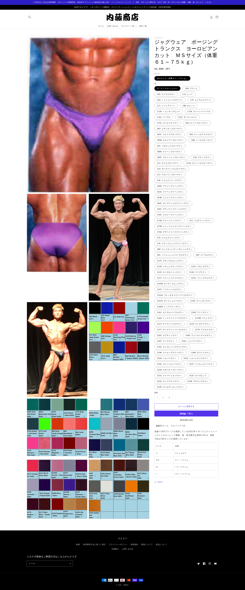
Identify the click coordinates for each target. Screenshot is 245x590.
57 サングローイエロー (167, 88)
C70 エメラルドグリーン (201, 100)
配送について (147, 544)
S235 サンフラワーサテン (168, 381)
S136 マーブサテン (198, 272)
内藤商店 (126, 585)
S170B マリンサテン (204, 318)
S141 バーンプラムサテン (202, 278)
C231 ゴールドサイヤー (167, 123)
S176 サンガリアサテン (199, 324)
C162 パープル (163, 117)
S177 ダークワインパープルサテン (172, 330)
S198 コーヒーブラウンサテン (170, 353)
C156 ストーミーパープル (198, 111)
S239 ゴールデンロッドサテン (170, 387)
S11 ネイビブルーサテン (168, 163)
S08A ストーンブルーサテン (169, 152)
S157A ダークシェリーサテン (170, 301)
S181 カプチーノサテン (167, 335)
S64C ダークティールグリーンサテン (173, 203)
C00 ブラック (191, 88)
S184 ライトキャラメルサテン (199, 335)
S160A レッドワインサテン (169, 307)
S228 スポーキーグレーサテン (170, 370)
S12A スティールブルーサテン (199, 163)
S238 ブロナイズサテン (198, 381)
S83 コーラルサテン (205, 255)
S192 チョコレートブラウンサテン (172, 347)
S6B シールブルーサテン (202, 140)
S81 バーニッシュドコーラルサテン (172, 255)
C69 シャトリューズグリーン (170, 100)
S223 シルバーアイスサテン (196, 358)
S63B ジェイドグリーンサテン (170, 197)
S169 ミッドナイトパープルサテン (172, 318)
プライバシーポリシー (118, 544)
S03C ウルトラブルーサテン (169, 134)
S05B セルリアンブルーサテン (170, 140)
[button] (29, 17)
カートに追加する (186, 406)
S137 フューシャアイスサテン (170, 278)
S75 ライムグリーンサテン (169, 238)
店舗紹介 (115, 549)
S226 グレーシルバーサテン (169, 364)
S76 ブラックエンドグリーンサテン (172, 243)
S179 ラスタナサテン (204, 330)
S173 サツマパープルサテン (169, 324)
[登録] (70, 563)
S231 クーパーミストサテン (169, 375)
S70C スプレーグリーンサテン (170, 215)
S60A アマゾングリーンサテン (170, 186)
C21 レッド (187, 94)
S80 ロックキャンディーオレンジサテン (174, 249)
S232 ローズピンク (198, 375)
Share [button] (160, 482)
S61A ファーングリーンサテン (170, 192)
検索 (78, 544)
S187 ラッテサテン (165, 341)
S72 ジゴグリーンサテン (200, 220)
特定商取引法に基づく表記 (94, 544)
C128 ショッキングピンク (168, 111)
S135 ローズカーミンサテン (169, 272)
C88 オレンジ (188, 106)
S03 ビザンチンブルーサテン (170, 129)
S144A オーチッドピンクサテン (171, 284)
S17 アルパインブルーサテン (170, 175)
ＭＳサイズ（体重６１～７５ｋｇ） (172, 78)
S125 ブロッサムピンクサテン (170, 261)
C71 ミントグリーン (166, 106)
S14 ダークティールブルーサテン (172, 169)
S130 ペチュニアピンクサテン (170, 266)
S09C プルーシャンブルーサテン (171, 157)
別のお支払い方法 (186, 420)
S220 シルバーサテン (166, 358)
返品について (161, 544)
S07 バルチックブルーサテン (170, 146)
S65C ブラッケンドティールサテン (172, 209)
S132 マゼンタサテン (200, 266)
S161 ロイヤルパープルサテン (170, 312)
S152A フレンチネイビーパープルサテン (175, 295)
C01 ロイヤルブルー (166, 94)
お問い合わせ (127, 549)
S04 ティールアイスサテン (201, 134)
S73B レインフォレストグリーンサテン (174, 226)
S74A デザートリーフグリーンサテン (173, 232)
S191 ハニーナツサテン (192, 341)
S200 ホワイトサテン (200, 353)
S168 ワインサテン (200, 312)
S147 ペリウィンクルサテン (169, 289)
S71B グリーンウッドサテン (169, 220)
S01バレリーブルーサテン (197, 123)
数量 (156, 393)
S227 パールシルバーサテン (201, 364)
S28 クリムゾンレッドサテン (170, 180)
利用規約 (134, 544)
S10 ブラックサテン (202, 157)
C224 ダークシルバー (187, 117)
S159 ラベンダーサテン (201, 301)
